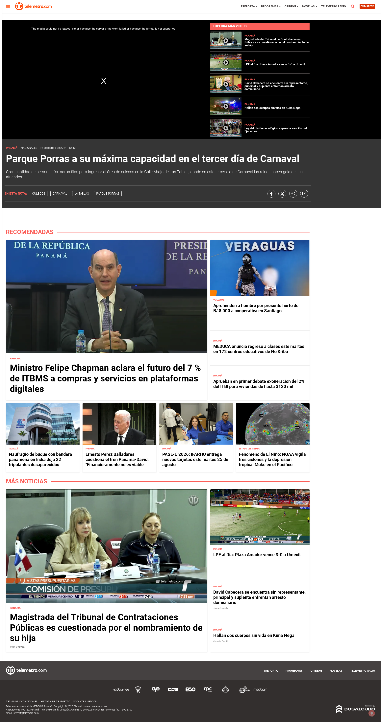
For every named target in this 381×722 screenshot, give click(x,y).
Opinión (290, 6)
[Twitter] (282, 194)
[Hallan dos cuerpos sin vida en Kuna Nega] (225, 113)
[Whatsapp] (293, 194)
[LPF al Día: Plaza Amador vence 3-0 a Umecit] (225, 70)
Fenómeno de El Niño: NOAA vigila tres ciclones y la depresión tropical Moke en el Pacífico (272, 459)
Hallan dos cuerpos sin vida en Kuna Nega (272, 108)
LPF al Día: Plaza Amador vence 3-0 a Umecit (274, 64)
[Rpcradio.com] (208, 692)
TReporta (248, 6)
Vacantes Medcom (85, 701)
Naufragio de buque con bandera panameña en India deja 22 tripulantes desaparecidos (40, 459)
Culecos (38, 193)
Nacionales (29, 147)
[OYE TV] (155, 692)
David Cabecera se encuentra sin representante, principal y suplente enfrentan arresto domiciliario (276, 86)
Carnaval (60, 193)
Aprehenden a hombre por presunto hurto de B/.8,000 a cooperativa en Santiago (255, 308)
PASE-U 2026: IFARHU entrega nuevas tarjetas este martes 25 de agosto (195, 459)
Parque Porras (107, 193)
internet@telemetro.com (26, 713)
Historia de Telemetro (55, 701)
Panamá (249, 35)
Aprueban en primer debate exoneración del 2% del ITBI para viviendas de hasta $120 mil (258, 384)
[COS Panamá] (173, 692)
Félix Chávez (17, 646)
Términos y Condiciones (22, 701)
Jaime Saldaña (220, 608)
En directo (367, 6)
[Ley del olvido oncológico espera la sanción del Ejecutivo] (225, 135)
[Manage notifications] (371, 713)
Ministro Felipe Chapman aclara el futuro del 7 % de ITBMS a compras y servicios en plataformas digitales (105, 378)
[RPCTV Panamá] (138, 692)
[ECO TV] (190, 692)
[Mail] (304, 194)
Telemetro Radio (333, 6)
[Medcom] (260, 692)
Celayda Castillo (221, 641)
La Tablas (81, 193)
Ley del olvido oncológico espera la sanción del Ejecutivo (275, 130)
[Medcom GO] (120, 692)
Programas (269, 6)
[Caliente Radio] (225, 692)
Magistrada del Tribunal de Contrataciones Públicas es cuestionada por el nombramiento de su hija (276, 42)
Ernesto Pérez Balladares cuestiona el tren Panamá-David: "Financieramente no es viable (117, 459)
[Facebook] (271, 194)
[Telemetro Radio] (243, 692)
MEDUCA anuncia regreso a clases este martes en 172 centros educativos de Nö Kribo (258, 349)
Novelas (308, 6)
